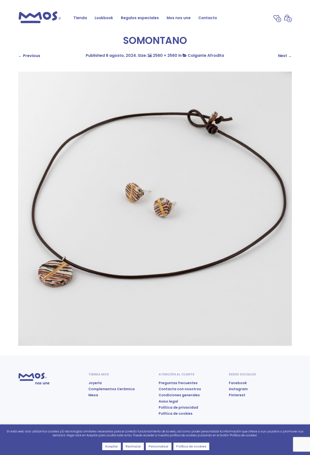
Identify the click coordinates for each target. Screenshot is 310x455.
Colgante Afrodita (206, 55)
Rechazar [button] (133, 446)
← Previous (29, 55)
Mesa (93, 395)
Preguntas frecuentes (178, 383)
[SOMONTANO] (155, 208)
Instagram (238, 389)
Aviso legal (168, 401)
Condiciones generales (179, 395)
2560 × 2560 (165, 55)
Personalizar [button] (159, 446)
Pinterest (237, 395)
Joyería (95, 383)
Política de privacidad (178, 407)
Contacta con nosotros (180, 389)
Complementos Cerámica (111, 389)
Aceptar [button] (111, 446)
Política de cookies (176, 413)
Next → (285, 55)
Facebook (238, 383)
